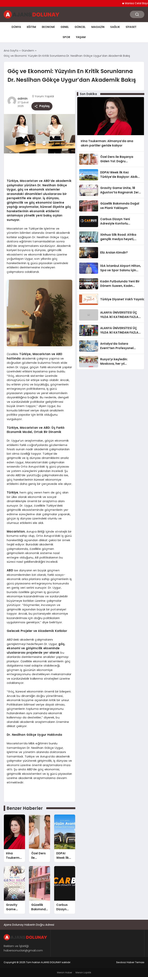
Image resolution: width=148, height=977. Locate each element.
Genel (65, 27)
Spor (66, 37)
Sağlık (115, 27)
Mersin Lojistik (83, 972)
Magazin (97, 27)
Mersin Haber (64, 972)
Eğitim (31, 27)
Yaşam (81, 37)
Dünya (16, 27)
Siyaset (131, 27)
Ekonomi (48, 27)
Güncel (80, 27)
